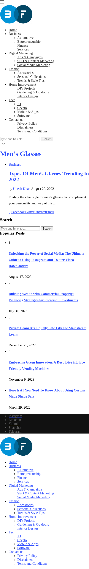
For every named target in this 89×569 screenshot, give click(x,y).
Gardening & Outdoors (33, 92)
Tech (12, 100)
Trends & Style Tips (30, 80)
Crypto (22, 108)
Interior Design (27, 96)
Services (23, 49)
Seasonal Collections (31, 76)
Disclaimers (25, 127)
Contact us (16, 119)
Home (13, 30)
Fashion (14, 69)
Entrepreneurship (29, 41)
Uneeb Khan (21, 189)
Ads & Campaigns (30, 57)
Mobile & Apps (27, 112)
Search (47, 139)
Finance (22, 45)
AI (19, 104)
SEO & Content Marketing (35, 61)
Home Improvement (22, 84)
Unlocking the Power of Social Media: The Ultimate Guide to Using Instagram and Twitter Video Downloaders (46, 260)
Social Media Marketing (33, 65)
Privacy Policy (27, 123)
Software (23, 115)
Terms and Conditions (32, 131)
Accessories (25, 73)
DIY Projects (26, 88)
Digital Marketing (21, 53)
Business (15, 34)
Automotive (25, 37)
